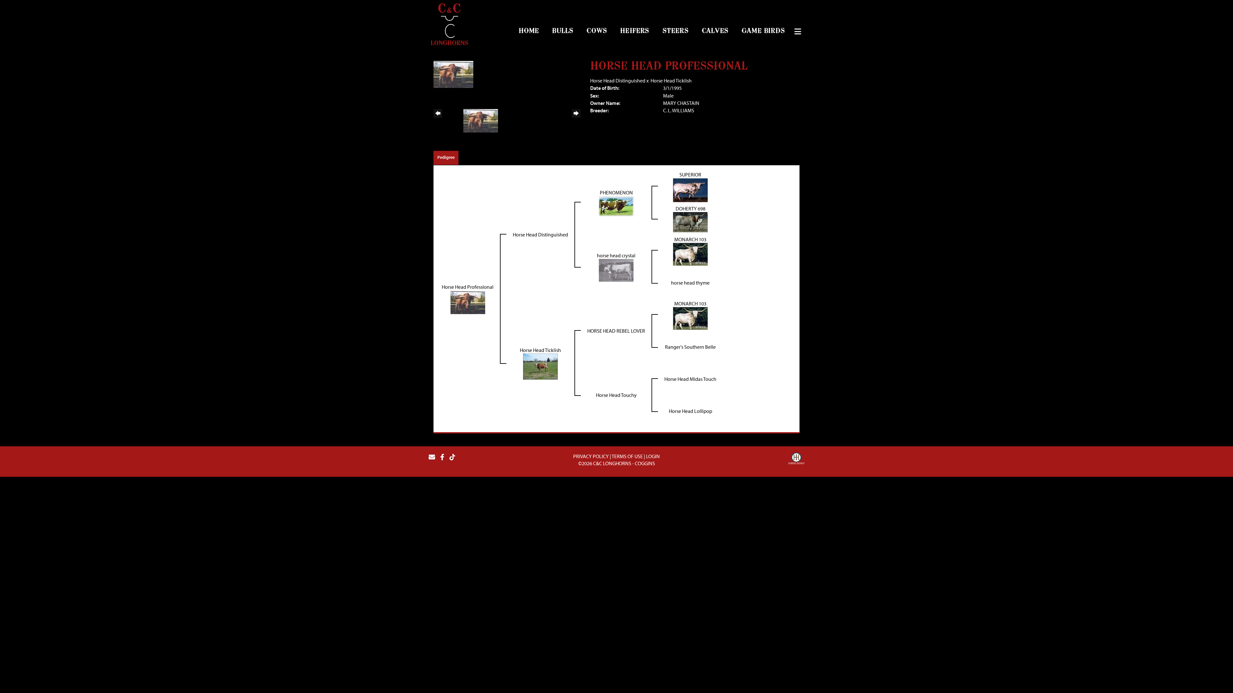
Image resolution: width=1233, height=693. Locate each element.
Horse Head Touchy (616, 395)
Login (653, 456)
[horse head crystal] (616, 270)
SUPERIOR (690, 174)
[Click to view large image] (453, 74)
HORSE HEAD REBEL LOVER (616, 331)
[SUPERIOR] (690, 189)
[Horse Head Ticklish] (540, 366)
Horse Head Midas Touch (690, 379)
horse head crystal (616, 255)
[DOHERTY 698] (690, 221)
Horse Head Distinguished (617, 80)
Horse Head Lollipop (690, 411)
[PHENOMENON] (616, 205)
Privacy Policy (591, 456)
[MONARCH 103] (690, 254)
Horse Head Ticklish (671, 80)
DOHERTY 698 (690, 208)
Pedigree (446, 157)
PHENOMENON (616, 192)
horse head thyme (690, 282)
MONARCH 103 (690, 239)
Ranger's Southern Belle (690, 347)
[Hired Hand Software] (796, 460)
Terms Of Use (627, 456)
